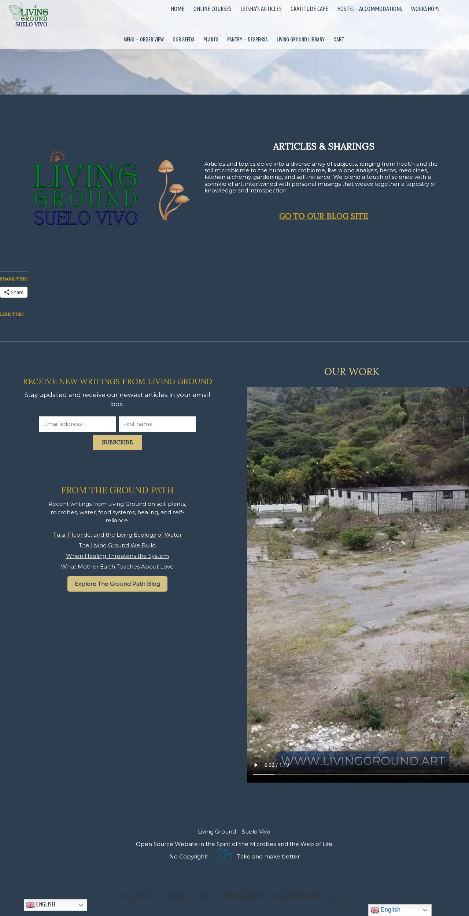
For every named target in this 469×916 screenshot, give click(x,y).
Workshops (425, 8)
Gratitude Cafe (309, 8)
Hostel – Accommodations (369, 8)
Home (178, 8)
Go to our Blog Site (323, 216)
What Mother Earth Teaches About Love (117, 566)
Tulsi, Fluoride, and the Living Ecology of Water (117, 534)
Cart (338, 39)
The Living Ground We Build (117, 545)
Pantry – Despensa (247, 39)
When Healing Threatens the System (117, 555)
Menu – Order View (143, 39)
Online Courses (212, 8)
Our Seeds (184, 39)
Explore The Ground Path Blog (117, 583)
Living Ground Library (301, 39)
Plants (210, 39)
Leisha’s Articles (261, 8)
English (45, 904)
